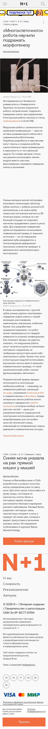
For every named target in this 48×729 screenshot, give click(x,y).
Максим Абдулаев (10, 476)
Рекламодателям (15, 589)
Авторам (9, 595)
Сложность (11, 583)
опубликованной (12, 121)
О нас (7, 578)
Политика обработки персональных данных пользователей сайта (23, 703)
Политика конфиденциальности (36, 710)
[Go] (5, 4)
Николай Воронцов (11, 52)
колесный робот (35, 392)
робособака (29, 396)
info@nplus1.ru (28, 665)
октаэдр (7, 392)
